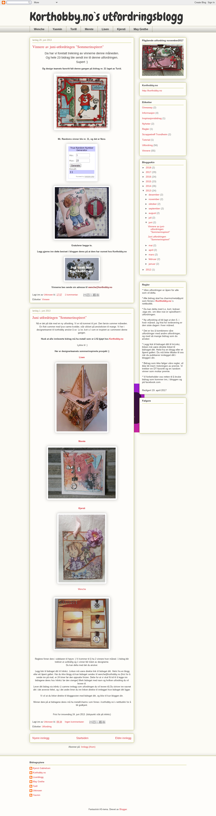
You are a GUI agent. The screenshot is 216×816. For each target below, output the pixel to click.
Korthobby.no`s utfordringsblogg (106, 16)
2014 (149, 186)
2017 (149, 172)
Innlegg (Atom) (88, 747)
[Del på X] (91, 295)
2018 (149, 167)
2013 (149, 190)
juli (150, 217)
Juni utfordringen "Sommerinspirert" (59, 317)
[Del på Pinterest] (97, 295)
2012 (149, 269)
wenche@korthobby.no (100, 287)
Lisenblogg (38, 777)
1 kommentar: (72, 294)
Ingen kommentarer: (75, 722)
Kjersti (121, 29)
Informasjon (148, 113)
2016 (149, 176)
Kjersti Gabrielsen (41, 768)
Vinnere (45, 299)
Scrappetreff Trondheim (154, 134)
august (153, 213)
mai (151, 245)
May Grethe (141, 29)
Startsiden (82, 738)
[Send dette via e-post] (85, 295)
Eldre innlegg (123, 738)
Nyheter (146, 123)
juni (151, 222)
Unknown (37, 790)
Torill (73, 29)
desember (154, 194)
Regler (145, 129)
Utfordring (46, 726)
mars (152, 254)
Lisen (105, 29)
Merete (89, 29)
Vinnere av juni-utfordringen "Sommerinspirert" (68, 46)
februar (153, 259)
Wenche (39, 29)
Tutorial (146, 139)
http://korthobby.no (152, 90)
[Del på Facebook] (94, 295)
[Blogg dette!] (88, 295)
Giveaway (147, 107)
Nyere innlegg (40, 738)
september (155, 208)
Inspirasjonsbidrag (152, 118)
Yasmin (57, 29)
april (151, 250)
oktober (153, 204)
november (154, 199)
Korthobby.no (116, 339)
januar (152, 263)
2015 (149, 181)
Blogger (123, 809)
